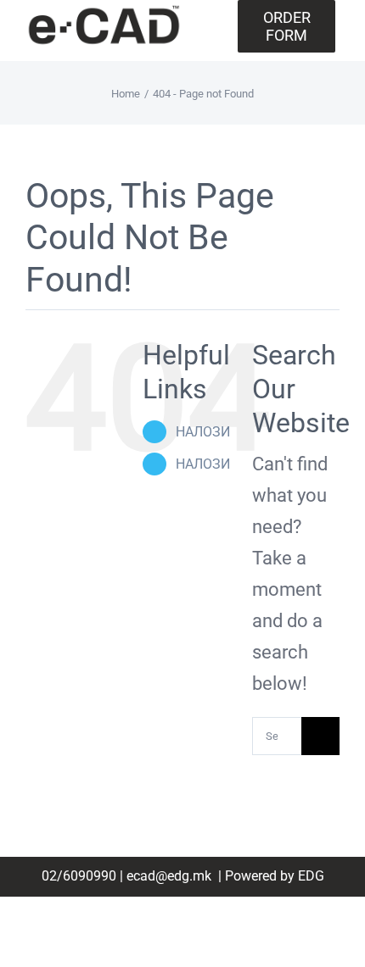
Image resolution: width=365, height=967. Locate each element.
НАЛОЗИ (203, 432)
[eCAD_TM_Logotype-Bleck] (103, 11)
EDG (311, 876)
